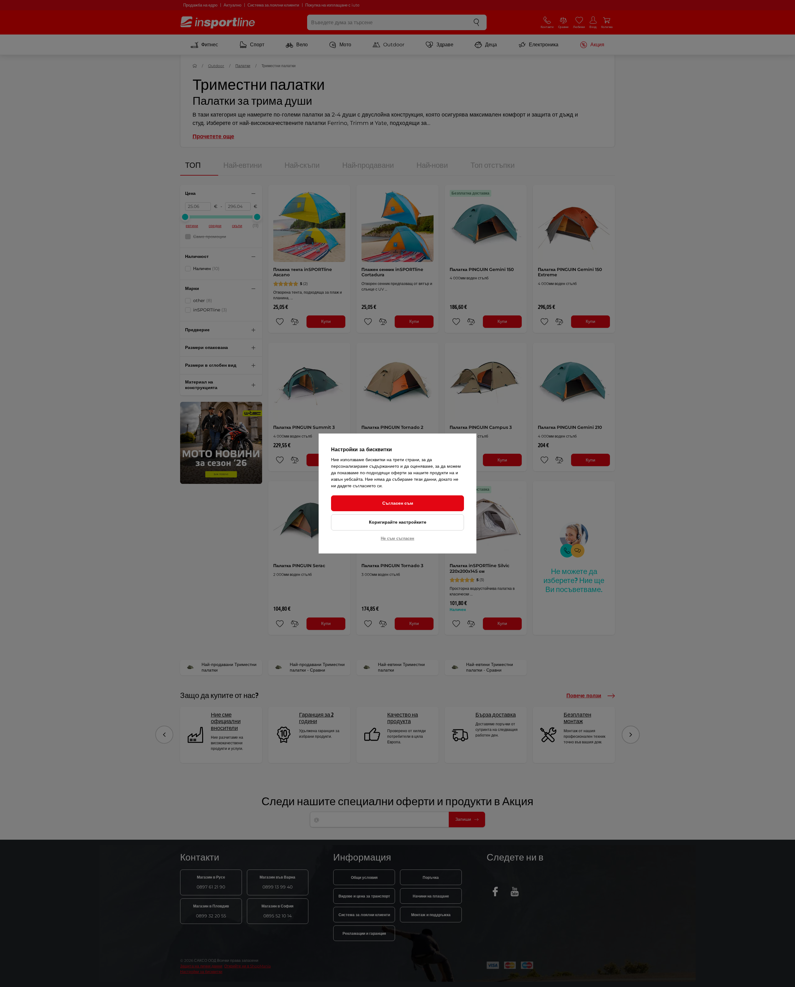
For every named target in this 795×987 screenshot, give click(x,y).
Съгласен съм (397, 503)
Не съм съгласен (397, 538)
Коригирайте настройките (397, 522)
